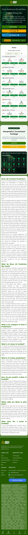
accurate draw (10, 384)
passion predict (10, 500)
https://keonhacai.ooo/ (16, 516)
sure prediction (22, 489)
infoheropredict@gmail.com (16, 475)
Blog (2, 464)
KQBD (24, 504)
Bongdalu (22, 526)
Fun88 (4, 503)
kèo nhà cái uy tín (10, 507)
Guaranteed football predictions (19, 495)
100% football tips (6, 488)
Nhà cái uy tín (23, 522)
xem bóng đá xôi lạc (20, 525)
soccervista (12, 497)
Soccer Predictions (22, 486)
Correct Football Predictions (17, 488)
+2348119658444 (14, 472)
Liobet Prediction (18, 497)
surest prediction (8, 485)
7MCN (18, 522)
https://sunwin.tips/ (17, 517)
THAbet (22, 509)
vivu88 (16, 509)
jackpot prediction (16, 491)
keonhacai (16, 523)
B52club (22, 520)
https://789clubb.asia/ (6, 516)
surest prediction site (14, 489)
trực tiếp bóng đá (11, 522)
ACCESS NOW (14, 143)
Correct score (4, 501)
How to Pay (15, 460)
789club (22, 507)
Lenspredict (4, 500)
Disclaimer (3, 462)
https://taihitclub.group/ (6, 519)
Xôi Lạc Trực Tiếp (5, 526)
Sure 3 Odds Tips (16, 40)
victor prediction (16, 485)
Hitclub (17, 504)
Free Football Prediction (18, 494)
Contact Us (11, 477)
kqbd (14, 525)
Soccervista (23, 491)
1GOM (3, 525)
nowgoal (22, 511)
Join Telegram (13, 35)
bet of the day (15, 486)
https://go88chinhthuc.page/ (7, 520)
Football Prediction (20, 498)
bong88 (11, 523)
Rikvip (3, 522)
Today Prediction (5, 498)
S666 (21, 504)
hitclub (3, 528)
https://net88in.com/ (19, 514)
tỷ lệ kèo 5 (11, 509)
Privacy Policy (4, 458)
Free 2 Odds (7, 40)
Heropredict (23, 257)
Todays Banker (13, 26)
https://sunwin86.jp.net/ (6, 517)
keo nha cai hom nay (6, 510)
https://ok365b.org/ (16, 501)
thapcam (21, 523)
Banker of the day (5, 489)
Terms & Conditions (5, 460)
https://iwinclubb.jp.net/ (17, 519)
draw (23, 425)
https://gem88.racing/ (6, 504)
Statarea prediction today (6, 495)
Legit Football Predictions (6, 486)
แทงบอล (17, 507)
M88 (8, 503)
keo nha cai (17, 511)
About (2, 455)
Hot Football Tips (5, 497)
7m (20, 506)
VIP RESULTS (13, 146)
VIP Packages (16, 455)
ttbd (19, 509)
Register (3, 475)
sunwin (12, 504)
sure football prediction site (18, 492)
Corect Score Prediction (19, 500)
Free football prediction (7, 492)
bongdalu (9, 506)
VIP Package (12, 31)
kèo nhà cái (4, 507)
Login (2, 472)
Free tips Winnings (17, 458)
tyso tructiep (8, 528)
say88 (7, 523)
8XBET (4, 506)
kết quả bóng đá (15, 506)
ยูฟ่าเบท (9, 501)
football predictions (18, 234)
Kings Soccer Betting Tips (6, 491)
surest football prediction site (7, 494)
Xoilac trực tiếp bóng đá (14, 526)
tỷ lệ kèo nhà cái (5, 509)
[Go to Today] (21, 53)
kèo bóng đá (23, 501)
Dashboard (3, 470)
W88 (18, 520)
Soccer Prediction (12, 498)
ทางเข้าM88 (11, 511)
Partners (15, 462)
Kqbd (15, 520)
